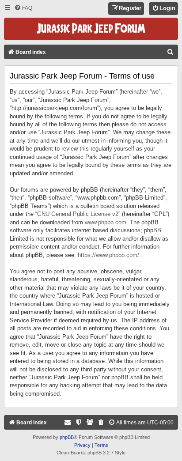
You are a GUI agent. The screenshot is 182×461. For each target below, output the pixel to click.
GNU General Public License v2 (77, 214)
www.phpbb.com (105, 222)
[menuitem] (23, 8)
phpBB (67, 437)
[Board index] (91, 29)
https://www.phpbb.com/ (108, 255)
